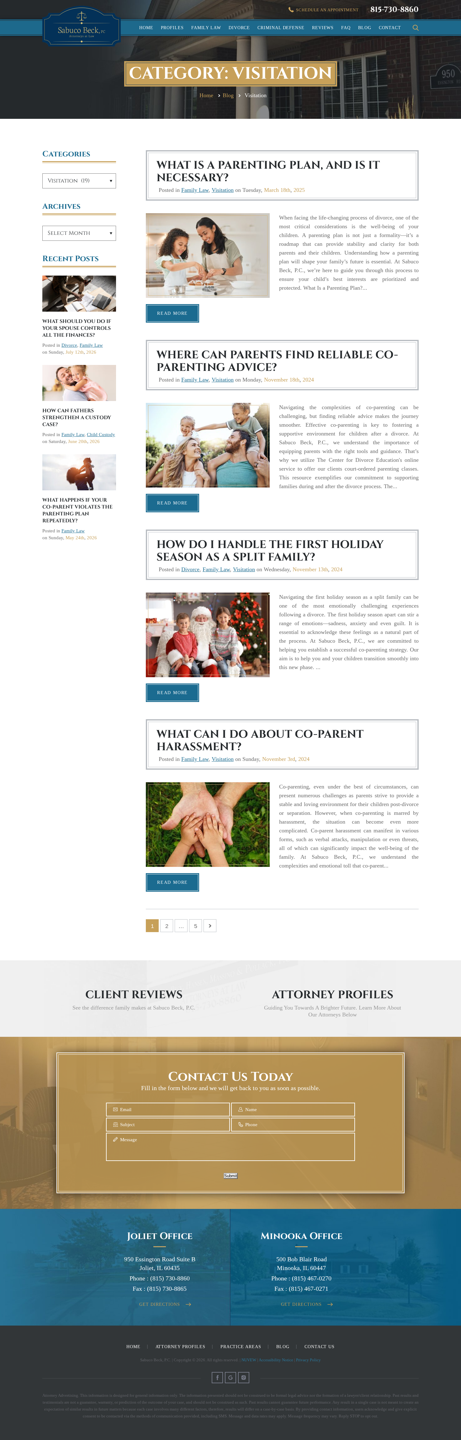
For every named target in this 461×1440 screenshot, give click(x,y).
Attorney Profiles (180, 1346)
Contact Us (320, 1346)
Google (230, 1377)
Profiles (172, 27)
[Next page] (210, 925)
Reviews (323, 27)
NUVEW (248, 1360)
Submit (230, 1176)
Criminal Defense (281, 27)
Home (146, 27)
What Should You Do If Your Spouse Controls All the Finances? (76, 328)
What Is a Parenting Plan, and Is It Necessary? (268, 171)
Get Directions (159, 1304)
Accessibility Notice (276, 1360)
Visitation (223, 190)
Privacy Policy (308, 1360)
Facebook (217, 1377)
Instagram (243, 1377)
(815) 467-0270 (311, 1278)
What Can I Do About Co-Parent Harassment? (259, 740)
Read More (172, 313)
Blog (364, 27)
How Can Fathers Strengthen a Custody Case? (76, 417)
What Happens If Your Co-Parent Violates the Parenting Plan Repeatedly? (77, 510)
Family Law (206, 27)
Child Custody (101, 434)
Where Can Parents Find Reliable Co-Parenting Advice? (277, 361)
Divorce (239, 27)
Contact (390, 27)
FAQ (346, 27)
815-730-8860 (394, 10)
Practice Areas (240, 1346)
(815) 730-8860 (170, 1278)
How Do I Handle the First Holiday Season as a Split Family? (270, 551)
